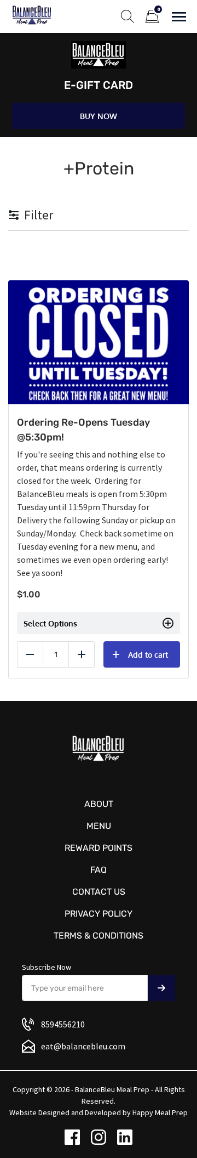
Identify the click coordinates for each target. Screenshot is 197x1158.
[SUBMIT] (161, 988)
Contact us (98, 891)
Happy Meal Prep (160, 1112)
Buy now (98, 116)
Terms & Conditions (98, 935)
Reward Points (98, 848)
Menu (98, 826)
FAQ (98, 870)
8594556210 (63, 1024)
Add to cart (148, 654)
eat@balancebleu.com (83, 1046)
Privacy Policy (98, 913)
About (98, 804)
